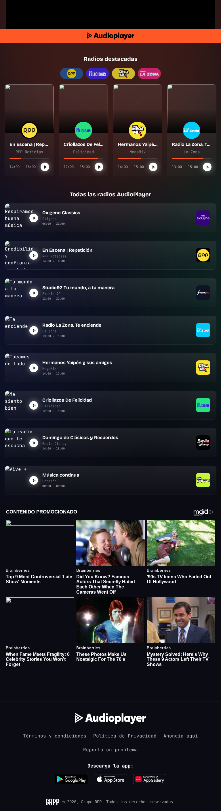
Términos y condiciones (54, 736)
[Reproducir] (45, 167)
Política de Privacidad (125, 736)
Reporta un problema (110, 750)
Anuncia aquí (180, 736)
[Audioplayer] (110, 35)
